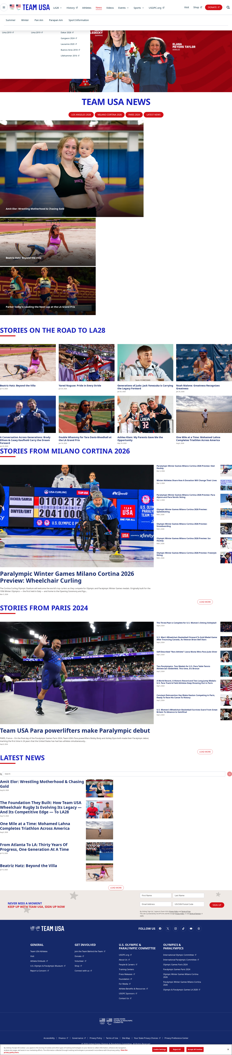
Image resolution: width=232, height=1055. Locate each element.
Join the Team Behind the (90, 951)
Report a (39, 970)
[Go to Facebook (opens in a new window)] (160, 928)
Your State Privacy (147, 1038)
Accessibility (49, 1038)
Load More (205, 602)
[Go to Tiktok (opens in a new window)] (183, 928)
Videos (110, 7)
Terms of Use (185, 911)
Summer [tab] (10, 20)
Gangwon (70, 38)
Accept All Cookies (195, 1049)
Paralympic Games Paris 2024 (176, 969)
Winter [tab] (25, 20)
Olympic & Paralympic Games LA (181, 989)
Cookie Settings (159, 1049)
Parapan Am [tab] (56, 20)
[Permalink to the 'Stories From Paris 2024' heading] (90, 607)
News (99, 7)
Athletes (86, 7)
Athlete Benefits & (133, 988)
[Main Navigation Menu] (4, 7)
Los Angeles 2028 (81, 114)
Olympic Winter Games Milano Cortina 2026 (180, 975)
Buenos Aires (71, 49)
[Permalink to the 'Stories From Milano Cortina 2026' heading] (132, 450)
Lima (8, 32)
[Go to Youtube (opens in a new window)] (191, 928)
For (125, 983)
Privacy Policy (173, 911)
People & (128, 964)
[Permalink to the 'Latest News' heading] (47, 757)
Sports (137, 7)
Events (122, 7)
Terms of (196, 914)
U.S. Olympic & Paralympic (47, 965)
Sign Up (217, 905)
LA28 (56, 7)
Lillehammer (71, 55)
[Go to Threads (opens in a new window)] (199, 928)
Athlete (39, 961)
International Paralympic (181, 959)
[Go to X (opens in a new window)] (168, 928)
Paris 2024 (134, 114)
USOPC (128, 993)
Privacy (180, 914)
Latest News (154, 114)
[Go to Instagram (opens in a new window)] (175, 928)
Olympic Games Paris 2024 (175, 964)
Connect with (83, 970)
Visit (186, 7)
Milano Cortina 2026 (110, 114)
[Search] (228, 7)
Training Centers (126, 969)
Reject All (177, 1049)
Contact (125, 998)
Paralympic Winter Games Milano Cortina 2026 (182, 983)
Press (127, 974)
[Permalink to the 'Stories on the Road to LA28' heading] (107, 330)
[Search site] (229, 774)
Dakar (68, 32)
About (124, 959)
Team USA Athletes (38, 951)
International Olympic (179, 954)
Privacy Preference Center (176, 1038)
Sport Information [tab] (79, 20)
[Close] (228, 1049)
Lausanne (69, 44)
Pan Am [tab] (39, 20)
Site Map (126, 1038)
